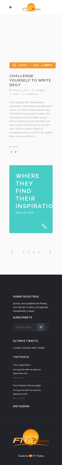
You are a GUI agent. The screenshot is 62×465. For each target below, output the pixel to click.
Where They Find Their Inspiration (37, 190)
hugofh (41, 90)
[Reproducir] (14, 65)
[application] (32, 65)
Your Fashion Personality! (27, 385)
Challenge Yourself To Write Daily (30, 80)
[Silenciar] (42, 65)
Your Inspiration (22, 364)
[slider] (49, 65)
